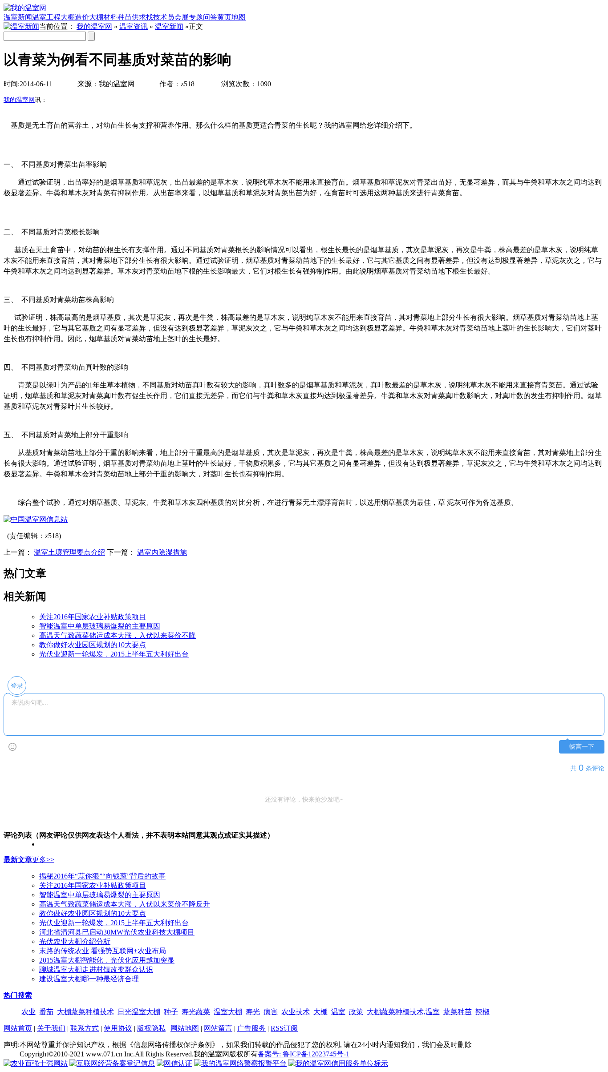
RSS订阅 (284, 1028)
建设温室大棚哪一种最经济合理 (89, 979)
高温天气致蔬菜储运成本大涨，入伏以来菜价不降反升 (124, 904)
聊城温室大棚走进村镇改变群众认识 (96, 969)
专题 (196, 17)
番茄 (46, 1012)
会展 (181, 17)
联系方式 (84, 1028)
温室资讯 (133, 26)
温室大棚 (228, 1012)
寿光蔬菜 (196, 1012)
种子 (171, 1012)
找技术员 (160, 17)
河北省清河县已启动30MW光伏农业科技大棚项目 (117, 932)
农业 (28, 1012)
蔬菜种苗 (457, 1012)
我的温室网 (94, 26)
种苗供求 (132, 17)
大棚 (320, 1012)
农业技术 (295, 1012)
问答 (210, 17)
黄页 (224, 17)
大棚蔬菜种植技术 (85, 1012)
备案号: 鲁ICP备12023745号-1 (303, 1054)
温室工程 (46, 17)
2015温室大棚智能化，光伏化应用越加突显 (106, 960)
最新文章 (18, 859)
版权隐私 (151, 1028)
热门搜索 (18, 995)
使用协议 (118, 1028)
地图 (238, 17)
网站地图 (184, 1028)
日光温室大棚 (139, 1012)
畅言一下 (581, 746)
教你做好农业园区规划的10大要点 (92, 645)
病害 (270, 1012)
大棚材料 (103, 17)
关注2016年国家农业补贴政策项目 (92, 617)
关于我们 (51, 1028)
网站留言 (218, 1028)
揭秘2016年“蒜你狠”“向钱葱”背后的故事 (102, 876)
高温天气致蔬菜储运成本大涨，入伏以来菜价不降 (117, 635)
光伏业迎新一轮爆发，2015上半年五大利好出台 (114, 654)
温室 (338, 1012)
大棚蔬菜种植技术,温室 (403, 1012)
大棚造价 (75, 17)
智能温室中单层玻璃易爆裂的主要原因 (99, 626)
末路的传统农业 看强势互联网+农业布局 (102, 951)
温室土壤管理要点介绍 (69, 552)
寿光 (253, 1012)
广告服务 (251, 1028)
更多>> (43, 859)
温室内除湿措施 (162, 552)
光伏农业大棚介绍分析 (74, 941)
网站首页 (18, 1028)
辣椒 (482, 1012)
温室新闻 (18, 17)
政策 (356, 1012)
